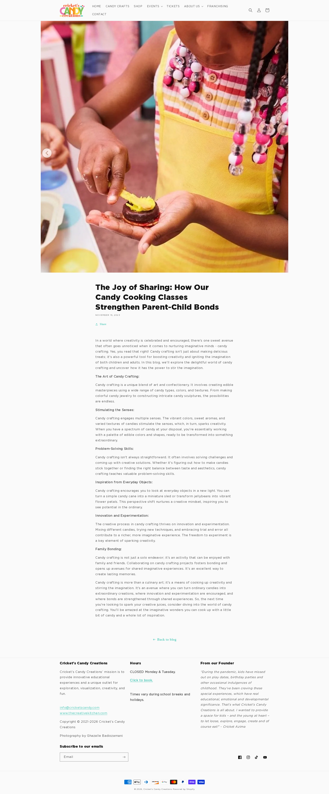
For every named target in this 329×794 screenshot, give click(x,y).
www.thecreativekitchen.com (83, 713)
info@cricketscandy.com (79, 707)
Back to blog (166, 639)
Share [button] (103, 324)
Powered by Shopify (184, 789)
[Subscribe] (124, 757)
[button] (154, 6)
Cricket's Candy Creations (157, 789)
